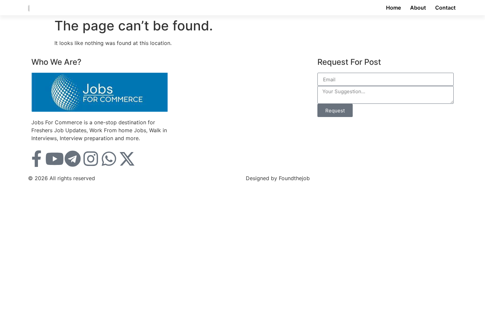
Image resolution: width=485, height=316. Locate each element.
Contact (445, 7)
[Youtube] (54, 158)
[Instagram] (90, 158)
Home (393, 7)
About (418, 7)
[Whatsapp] (109, 158)
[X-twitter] (127, 158)
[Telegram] (72, 158)
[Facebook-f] (36, 158)
